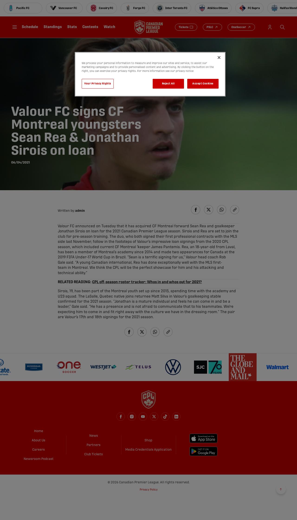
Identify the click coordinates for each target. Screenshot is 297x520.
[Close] (219, 57)
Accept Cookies (202, 83)
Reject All (168, 83)
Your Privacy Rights (97, 83)
